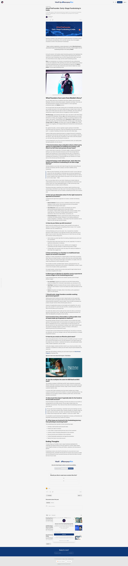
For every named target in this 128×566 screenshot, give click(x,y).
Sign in (125, 2)
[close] (73, 519)
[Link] (44, 98)
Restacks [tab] (52, 502)
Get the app (69, 561)
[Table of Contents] (1, 283)
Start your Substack (61, 561)
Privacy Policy (72, 537)
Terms (66, 558)
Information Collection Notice (63, 537)
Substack (59, 563)
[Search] (113, 2)
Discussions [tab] (53, 515)
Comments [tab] (48, 502)
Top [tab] (47, 515)
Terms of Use (69, 536)
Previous (49, 495)
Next (79, 495)
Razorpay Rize (50, 16)
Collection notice (71, 558)
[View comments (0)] (50, 20)
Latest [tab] (50, 515)
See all (48, 543)
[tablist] (50, 503)
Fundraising (48, 6)
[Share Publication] (116, 2)
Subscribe (120, 2)
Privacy (63, 558)
